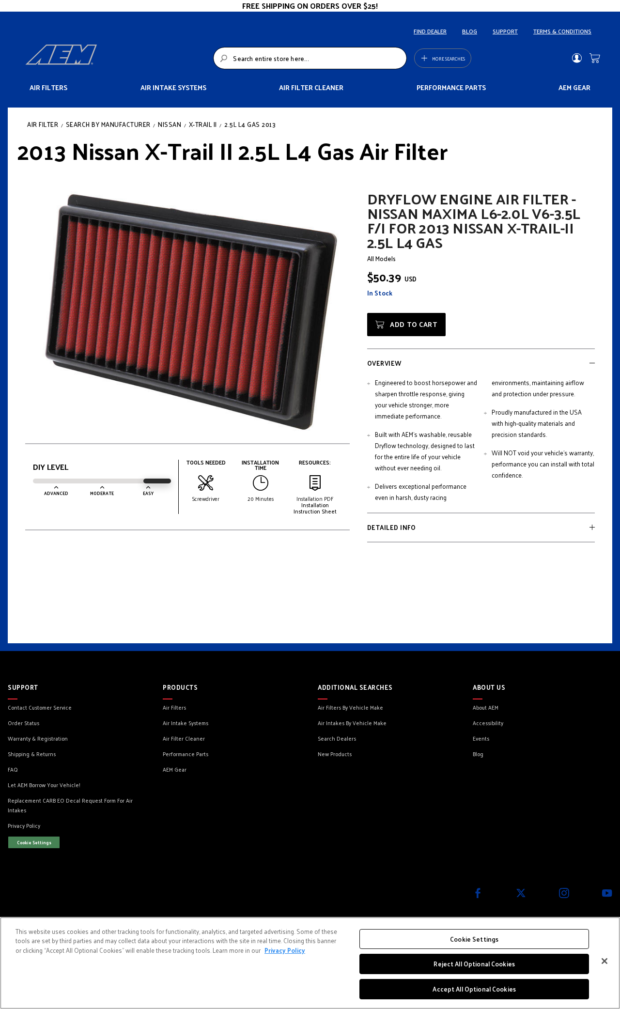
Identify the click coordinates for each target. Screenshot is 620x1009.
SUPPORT (505, 31)
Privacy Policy (284, 950)
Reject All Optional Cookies (474, 964)
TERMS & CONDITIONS (562, 31)
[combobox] (309, 58)
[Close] (604, 961)
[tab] (481, 362)
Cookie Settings (34, 842)
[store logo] (116, 58)
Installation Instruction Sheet (315, 508)
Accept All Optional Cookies (474, 988)
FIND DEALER (430, 31)
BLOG (469, 31)
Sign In (576, 58)
